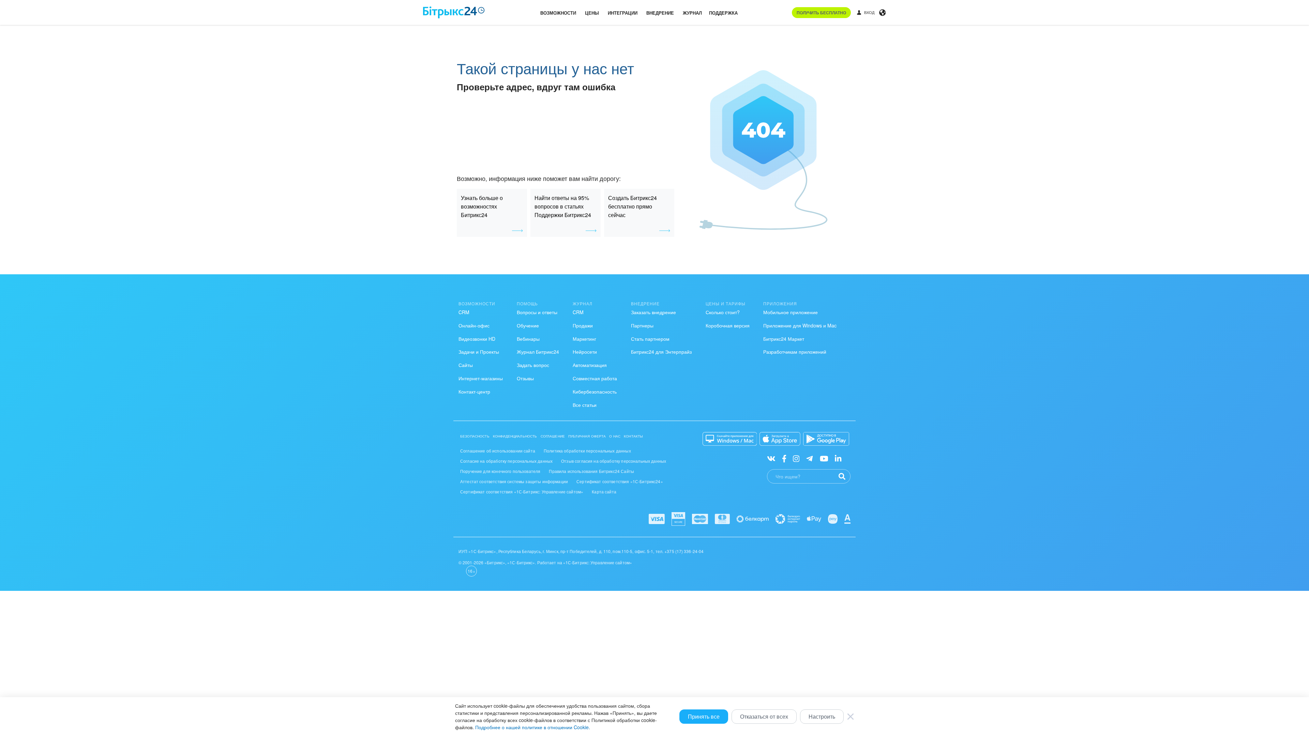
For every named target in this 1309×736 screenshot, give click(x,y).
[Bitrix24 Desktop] (730, 439)
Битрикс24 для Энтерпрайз (661, 351)
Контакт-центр (474, 391)
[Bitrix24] (454, 12)
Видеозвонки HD (476, 338)
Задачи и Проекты (478, 351)
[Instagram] (796, 458)
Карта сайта (604, 491)
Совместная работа (595, 378)
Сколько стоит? (723, 312)
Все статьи (585, 404)
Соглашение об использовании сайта (497, 451)
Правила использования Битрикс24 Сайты (591, 471)
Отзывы (525, 378)
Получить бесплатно (821, 13)
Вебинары (528, 338)
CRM (463, 312)
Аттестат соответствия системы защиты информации (514, 481)
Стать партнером (650, 338)
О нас (614, 436)
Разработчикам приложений (794, 351)
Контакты (633, 436)
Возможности (558, 13)
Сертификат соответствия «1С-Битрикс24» (619, 481)
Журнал (692, 13)
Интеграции (622, 13)
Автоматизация (590, 365)
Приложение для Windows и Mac (800, 325)
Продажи (583, 325)
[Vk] (771, 458)
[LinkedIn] (838, 458)
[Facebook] (784, 458)
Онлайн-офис (474, 325)
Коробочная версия (728, 325)
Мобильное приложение (790, 312)
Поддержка (723, 13)
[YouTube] (824, 458)
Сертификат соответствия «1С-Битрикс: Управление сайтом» (521, 491)
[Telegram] (809, 458)
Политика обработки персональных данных (587, 451)
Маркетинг (584, 338)
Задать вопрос (533, 365)
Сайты (465, 365)
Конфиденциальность (515, 436)
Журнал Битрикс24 (538, 351)
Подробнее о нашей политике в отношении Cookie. (532, 727)
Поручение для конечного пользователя (500, 471)
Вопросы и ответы (537, 312)
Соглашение (553, 436)
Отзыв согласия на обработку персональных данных (613, 461)
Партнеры (642, 325)
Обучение (528, 325)
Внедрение (660, 13)
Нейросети (585, 351)
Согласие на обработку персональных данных (506, 461)
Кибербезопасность (595, 391)
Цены (592, 13)
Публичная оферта (587, 436)
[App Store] (779, 439)
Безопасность (475, 436)
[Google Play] (826, 439)
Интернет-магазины (480, 378)
